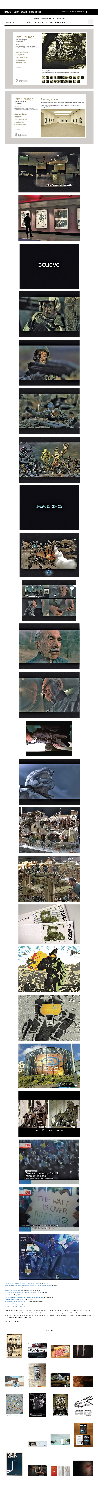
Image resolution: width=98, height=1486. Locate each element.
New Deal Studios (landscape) (14, 1297)
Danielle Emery (16, 1286)
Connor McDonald (28, 1292)
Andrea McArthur (18, 1292)
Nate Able (8, 1283)
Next (13, 22)
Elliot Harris (14, 1283)
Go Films (22, 1302)
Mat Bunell (8, 1286)
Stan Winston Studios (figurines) (34, 1297)
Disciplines (7, 12)
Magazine (24, 12)
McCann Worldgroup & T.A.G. (13, 1304)
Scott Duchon (9, 1290)
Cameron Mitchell (46, 1286)
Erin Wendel (28, 1283)
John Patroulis (9, 1288)
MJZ (27, 1302)
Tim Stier (21, 1283)
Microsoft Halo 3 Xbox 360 (13, 1306)
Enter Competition (35, 12)
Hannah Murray (19, 1299)
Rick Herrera (25, 1286)
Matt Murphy (39, 1292)
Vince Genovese (9, 1299)
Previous (6, 22)
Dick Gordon (8, 1292)
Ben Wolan (36, 1283)
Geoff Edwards (17, 1290)
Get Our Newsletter (77, 12)
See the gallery (10, 1322)
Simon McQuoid (9, 1295)
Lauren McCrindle (34, 1286)
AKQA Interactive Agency (12, 1302)
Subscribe (65, 12)
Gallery (16, 12)
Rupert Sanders (19, 1295)
